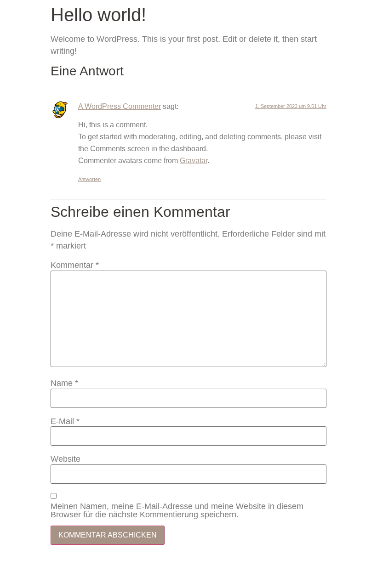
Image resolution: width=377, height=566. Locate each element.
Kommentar (75, 265)
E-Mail (65, 421)
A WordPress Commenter (119, 106)
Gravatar (193, 160)
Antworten (89, 179)
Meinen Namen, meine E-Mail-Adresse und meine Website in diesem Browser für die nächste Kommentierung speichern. (177, 510)
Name (64, 383)
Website (65, 459)
